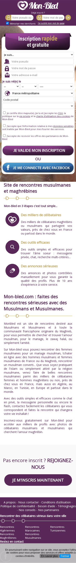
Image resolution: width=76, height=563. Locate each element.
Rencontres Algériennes (7, 528)
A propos (10, 502)
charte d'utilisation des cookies (53, 116)
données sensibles (63, 126)
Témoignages (67, 506)
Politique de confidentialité (17, 506)
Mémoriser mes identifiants (22, 23)
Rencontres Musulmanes (33, 536)
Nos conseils (27, 510)
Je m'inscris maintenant (38, 480)
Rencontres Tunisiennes (57, 528)
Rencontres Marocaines (32, 528)
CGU (60, 113)
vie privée (24, 116)
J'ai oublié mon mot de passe (51, 23)
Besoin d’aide (46, 506)
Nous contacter (28, 502)
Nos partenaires (48, 510)
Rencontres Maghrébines (8, 536)
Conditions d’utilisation (56, 502)
